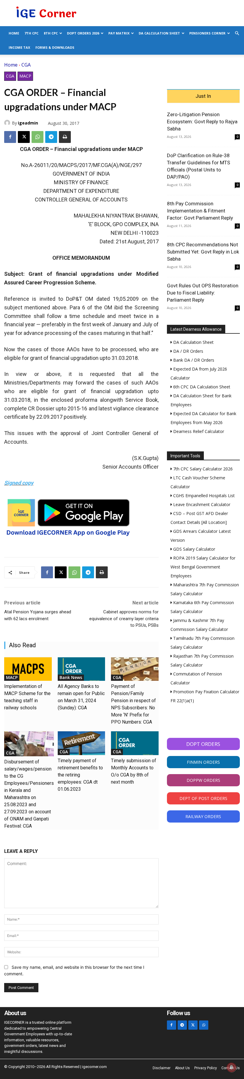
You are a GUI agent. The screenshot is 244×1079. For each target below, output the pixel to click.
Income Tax (19, 47)
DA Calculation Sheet (159, 33)
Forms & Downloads (54, 47)
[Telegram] (51, 137)
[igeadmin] (8, 123)
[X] (24, 137)
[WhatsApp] (37, 137)
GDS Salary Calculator (193, 549)
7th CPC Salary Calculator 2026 (202, 469)
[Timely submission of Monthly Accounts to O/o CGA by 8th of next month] (135, 743)
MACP (25, 76)
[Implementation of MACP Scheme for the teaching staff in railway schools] (28, 669)
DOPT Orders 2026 (83, 33)
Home (14, 33)
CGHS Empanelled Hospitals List (203, 495)
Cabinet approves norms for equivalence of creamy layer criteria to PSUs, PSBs (124, 618)
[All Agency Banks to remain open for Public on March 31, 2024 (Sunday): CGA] (81, 669)
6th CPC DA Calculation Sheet (201, 387)
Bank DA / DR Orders (193, 360)
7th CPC (31, 33)
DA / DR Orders (187, 351)
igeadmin (28, 123)
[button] (237, 33)
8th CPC (51, 33)
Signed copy (18, 483)
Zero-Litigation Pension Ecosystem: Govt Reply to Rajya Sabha (202, 121)
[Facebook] (10, 137)
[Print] (65, 137)
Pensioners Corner (207, 33)
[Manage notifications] (231, 1067)
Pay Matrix (118, 33)
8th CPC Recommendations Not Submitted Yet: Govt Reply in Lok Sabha (203, 252)
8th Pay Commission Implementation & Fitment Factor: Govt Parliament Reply (200, 211)
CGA (26, 65)
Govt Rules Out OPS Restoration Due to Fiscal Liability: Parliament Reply (202, 293)
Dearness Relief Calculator (198, 431)
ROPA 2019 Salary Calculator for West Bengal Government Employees (203, 567)
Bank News (71, 677)
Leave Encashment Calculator (201, 504)
